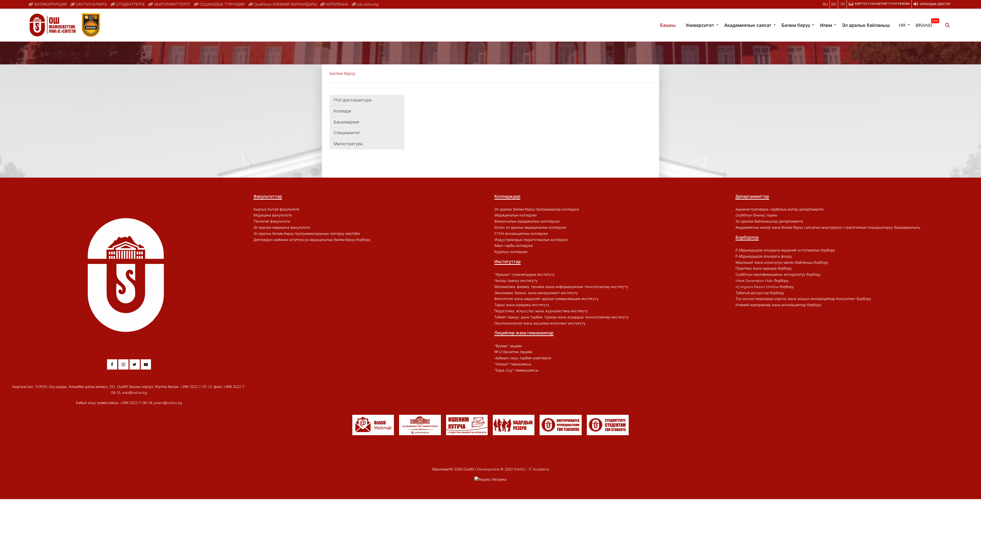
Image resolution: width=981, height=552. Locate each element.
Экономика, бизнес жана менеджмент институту (536, 293)
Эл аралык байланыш (866, 25)
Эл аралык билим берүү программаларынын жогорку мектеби (306, 233)
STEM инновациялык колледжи (521, 233)
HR (902, 25)
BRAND (926, 24)
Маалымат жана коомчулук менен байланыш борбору (781, 262)
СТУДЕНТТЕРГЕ (130, 4)
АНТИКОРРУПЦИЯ (50, 4)
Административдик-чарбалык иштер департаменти (779, 209)
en (834, 4)
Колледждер (507, 196)
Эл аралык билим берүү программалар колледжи (536, 209)
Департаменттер (752, 196)
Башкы (668, 25)
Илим (826, 25)
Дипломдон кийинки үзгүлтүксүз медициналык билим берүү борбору (312, 239)
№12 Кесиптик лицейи (513, 352)
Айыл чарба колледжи (513, 245)
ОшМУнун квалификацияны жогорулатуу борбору (778, 274)
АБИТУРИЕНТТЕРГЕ (171, 4)
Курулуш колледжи (510, 251)
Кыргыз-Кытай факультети (276, 209)
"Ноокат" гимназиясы (512, 364)
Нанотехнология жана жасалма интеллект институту (540, 323)
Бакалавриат (347, 121)
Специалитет (347, 132)
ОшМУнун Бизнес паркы (756, 215)
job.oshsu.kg (367, 4)
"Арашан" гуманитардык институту (524, 274)
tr (842, 4)
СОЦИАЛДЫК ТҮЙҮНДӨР (221, 4)
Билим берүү (795, 25)
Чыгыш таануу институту (516, 280)
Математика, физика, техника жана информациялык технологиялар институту (561, 286)
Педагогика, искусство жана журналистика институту (541, 311)
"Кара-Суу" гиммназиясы (516, 370)
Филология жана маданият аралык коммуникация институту (546, 298)
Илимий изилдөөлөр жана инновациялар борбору (778, 305)
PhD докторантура (352, 99)
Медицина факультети (272, 215)
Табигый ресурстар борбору (759, 293)
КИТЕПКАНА (336, 4)
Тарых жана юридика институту (521, 305)
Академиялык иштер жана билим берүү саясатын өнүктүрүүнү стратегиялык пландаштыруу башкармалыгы (827, 227)
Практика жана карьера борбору (763, 268)
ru (825, 4)
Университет (700, 25)
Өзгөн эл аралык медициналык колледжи (530, 227)
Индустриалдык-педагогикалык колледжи (531, 239)
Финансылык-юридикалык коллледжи (526, 221)
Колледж (342, 110)
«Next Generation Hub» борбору (762, 280)
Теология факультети (271, 221)
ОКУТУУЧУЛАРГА (91, 4)
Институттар (507, 261)
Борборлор (747, 237)
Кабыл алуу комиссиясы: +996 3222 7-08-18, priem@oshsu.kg (129, 402)
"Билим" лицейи (508, 346)
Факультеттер (267, 196)
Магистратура (348, 143)
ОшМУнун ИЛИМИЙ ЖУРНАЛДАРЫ (285, 4)
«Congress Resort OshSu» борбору (764, 286)
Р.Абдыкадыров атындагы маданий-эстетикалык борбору (785, 250)
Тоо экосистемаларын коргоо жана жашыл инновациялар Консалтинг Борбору (803, 298)
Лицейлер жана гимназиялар (524, 332)
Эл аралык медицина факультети (281, 227)
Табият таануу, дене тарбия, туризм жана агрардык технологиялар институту (561, 317)
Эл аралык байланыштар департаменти (769, 221)
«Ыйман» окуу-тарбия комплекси (522, 358)
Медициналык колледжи (515, 215)
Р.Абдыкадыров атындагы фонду (763, 256)
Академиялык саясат (748, 25)
